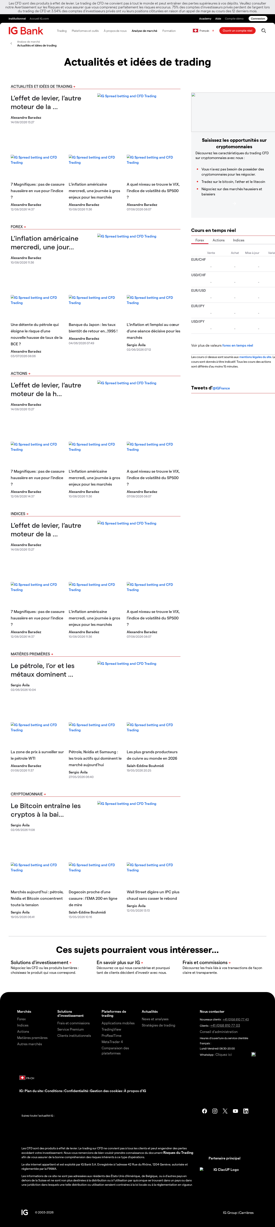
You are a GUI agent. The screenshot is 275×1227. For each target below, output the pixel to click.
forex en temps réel (237, 345)
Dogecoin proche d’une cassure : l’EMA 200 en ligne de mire (93, 898)
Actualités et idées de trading (41, 86)
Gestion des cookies (106, 1091)
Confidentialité (76, 1091)
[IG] (26, 31)
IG (21, 1091)
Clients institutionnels (74, 1035)
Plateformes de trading (114, 1013)
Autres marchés (29, 1044)
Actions (19, 373)
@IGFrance (221, 388)
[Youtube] (235, 1111)
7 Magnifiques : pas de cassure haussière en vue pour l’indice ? (37, 190)
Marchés (24, 1011)
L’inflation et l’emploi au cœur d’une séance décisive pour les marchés (153, 331)
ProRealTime (111, 1035)
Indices (18, 513)
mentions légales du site (255, 357)
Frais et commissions (73, 1023)
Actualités (150, 1011)
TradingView (111, 1029)
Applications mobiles (118, 1023)
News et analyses (155, 1019)
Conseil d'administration (219, 1031)
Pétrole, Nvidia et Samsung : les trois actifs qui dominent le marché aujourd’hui (95, 758)
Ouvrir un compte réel (237, 30)
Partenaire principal (224, 1158)
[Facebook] (204, 1111)
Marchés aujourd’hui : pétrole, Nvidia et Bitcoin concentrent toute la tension (37, 898)
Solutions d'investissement (70, 1013)
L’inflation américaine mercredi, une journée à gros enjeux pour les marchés (94, 190)
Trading (62, 30)
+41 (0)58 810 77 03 (225, 1025)
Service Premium (70, 1029)
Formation (169, 30)
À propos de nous (115, 30)
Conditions (53, 1091)
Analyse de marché (144, 30)
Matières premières (30, 653)
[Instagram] (214, 1111)
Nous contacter (212, 1011)
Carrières (246, 1212)
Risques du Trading (178, 1152)
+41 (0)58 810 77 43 (236, 1019)
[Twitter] (225, 1111)
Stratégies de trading (158, 1025)
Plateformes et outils (85, 30)
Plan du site (34, 1091)
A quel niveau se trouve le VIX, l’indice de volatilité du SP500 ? (153, 190)
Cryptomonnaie (27, 794)
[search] (263, 31)
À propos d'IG (135, 1091)
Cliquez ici (223, 1054)
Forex (17, 226)
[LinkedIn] (245, 1111)
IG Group (230, 1212)
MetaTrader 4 (112, 1042)
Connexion (258, 18)
